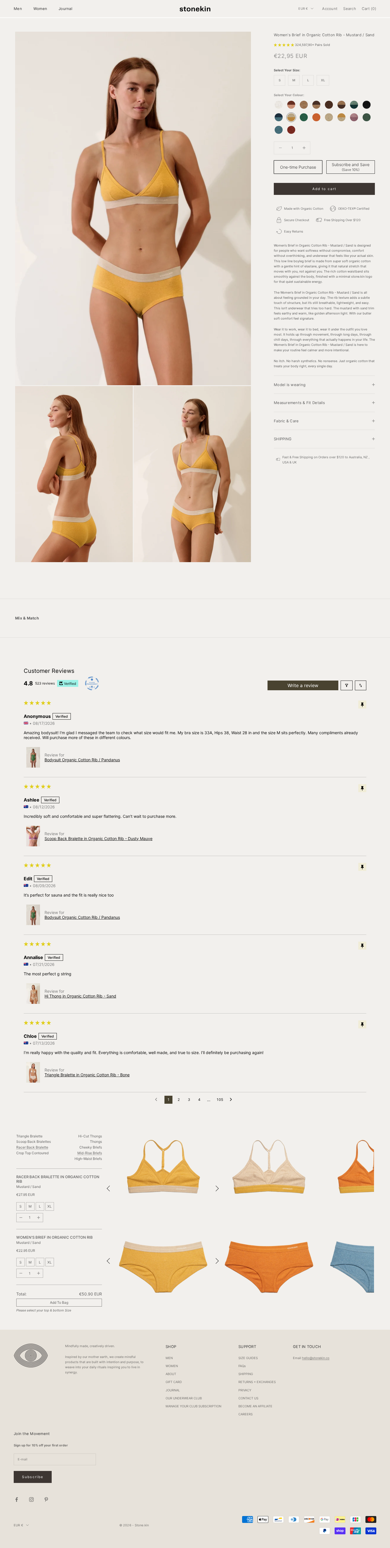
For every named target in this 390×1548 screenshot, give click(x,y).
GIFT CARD (174, 1382)
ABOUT (171, 1374)
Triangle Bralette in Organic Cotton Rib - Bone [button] (87, 1074)
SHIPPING (245, 1374)
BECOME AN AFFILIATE (255, 1406)
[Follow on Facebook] (16, 1499)
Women (40, 8)
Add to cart (324, 188)
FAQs (242, 1366)
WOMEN (172, 1366)
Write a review (303, 685)
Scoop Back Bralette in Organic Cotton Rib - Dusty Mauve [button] (98, 838)
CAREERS (245, 1414)
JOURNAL (173, 1390)
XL (49, 1206)
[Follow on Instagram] (31, 1499)
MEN (169, 1358)
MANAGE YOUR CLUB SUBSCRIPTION (193, 1406)
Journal (65, 8)
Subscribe (32, 1477)
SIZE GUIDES (248, 1358)
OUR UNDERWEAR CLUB (184, 1398)
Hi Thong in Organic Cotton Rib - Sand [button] (80, 996)
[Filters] (347, 685)
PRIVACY (244, 1390)
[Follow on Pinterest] (46, 1499)
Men (18, 8)
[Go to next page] (232, 1100)
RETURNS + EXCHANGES (257, 1382)
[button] (284, 45)
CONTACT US (248, 1398)
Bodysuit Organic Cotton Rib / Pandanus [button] (82, 759)
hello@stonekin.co (315, 1358)
